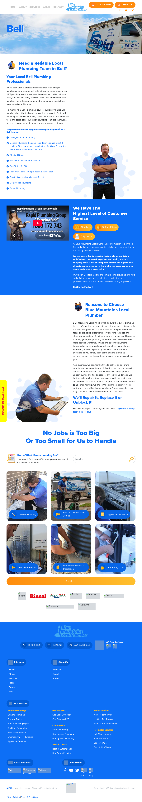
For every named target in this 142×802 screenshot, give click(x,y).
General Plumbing (16, 714)
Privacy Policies (13, 797)
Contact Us (14, 687)
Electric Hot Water (102, 747)
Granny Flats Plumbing (63, 738)
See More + (71, 581)
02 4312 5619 (102, 4)
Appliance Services (17, 741)
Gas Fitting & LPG (18, 166)
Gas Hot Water (100, 743)
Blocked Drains (17, 155)
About (23, 7)
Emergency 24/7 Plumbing (22, 137)
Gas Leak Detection (61, 714)
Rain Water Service (17, 732)
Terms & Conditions (29, 797)
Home (12, 7)
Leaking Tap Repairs (103, 719)
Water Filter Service (103, 714)
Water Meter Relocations (105, 723)
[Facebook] (65, 770)
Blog (11, 691)
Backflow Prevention (17, 728)
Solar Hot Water (101, 738)
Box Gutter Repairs (61, 753)
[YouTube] (71, 770)
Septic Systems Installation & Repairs (27, 177)
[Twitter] (77, 770)
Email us (127, 4)
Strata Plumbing (17, 188)
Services (35, 7)
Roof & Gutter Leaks (62, 748)
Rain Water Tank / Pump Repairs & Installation (31, 171)
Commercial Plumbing (20, 182)
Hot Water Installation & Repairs (25, 160)
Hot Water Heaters (102, 734)
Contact (58, 7)
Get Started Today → (83, 287)
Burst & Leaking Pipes (18, 723)
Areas (46, 7)
